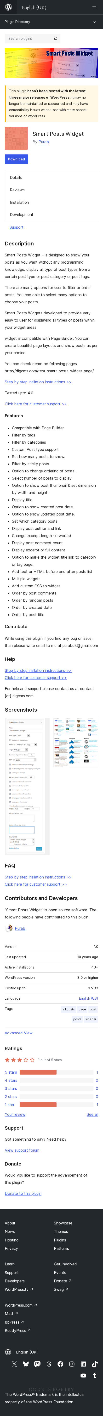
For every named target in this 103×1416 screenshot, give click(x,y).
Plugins (60, 1240)
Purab (44, 141)
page (82, 1009)
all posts (69, 1009)
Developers (15, 1281)
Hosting (11, 1240)
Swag (61, 1289)
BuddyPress (18, 1330)
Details (16, 177)
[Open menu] (95, 7)
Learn (10, 1264)
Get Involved (65, 1264)
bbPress (14, 1322)
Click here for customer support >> (36, 404)
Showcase (63, 1223)
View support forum (22, 1150)
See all (92, 1114)
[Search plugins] (55, 38)
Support (16, 227)
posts (77, 1019)
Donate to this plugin (23, 1193)
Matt (11, 1313)
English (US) (88, 998)
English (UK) (27, 1352)
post (93, 1009)
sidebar (90, 1019)
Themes (61, 1231)
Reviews (17, 189)
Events (60, 1272)
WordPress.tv (19, 1289)
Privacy (11, 1248)
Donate (63, 1281)
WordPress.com (21, 1305)
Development (21, 214)
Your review (15, 1114)
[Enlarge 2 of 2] (91, 724)
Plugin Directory (17, 22)
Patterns (61, 1248)
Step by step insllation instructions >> (38, 381)
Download (16, 159)
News (10, 1231)
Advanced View (19, 1033)
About (10, 1223)
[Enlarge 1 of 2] (43, 724)
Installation (19, 202)
